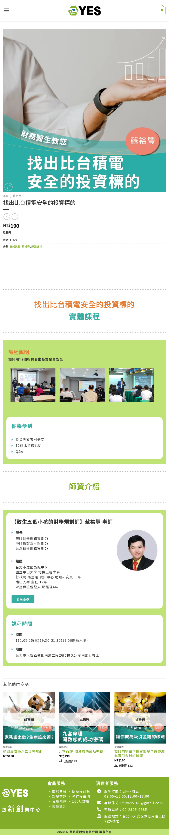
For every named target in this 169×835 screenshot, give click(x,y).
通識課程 (36, 246)
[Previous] (3, 733)
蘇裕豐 (17, 196)
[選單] (6, 10)
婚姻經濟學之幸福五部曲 (23, 751)
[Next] (166, 733)
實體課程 (15, 246)
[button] (23, 599)
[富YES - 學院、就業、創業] (84, 10)
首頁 (6, 196)
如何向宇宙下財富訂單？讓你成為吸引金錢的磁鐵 (139, 753)
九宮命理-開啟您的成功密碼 (81, 751)
